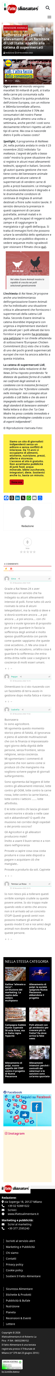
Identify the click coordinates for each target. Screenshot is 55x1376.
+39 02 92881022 (18, 1206)
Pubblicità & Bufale (18, 1300)
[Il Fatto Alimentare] (21, 8)
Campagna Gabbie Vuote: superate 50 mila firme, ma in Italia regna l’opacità (15, 1030)
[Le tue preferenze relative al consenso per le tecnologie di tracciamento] (5, 5)
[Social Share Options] (7, 1178)
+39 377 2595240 (18, 1228)
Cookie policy (14, 1270)
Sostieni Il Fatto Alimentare (23, 1276)
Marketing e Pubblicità (20, 1247)
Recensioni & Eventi (18, 1318)
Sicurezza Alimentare (19, 1289)
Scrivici (12, 1210)
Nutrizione (12, 1306)
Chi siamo (12, 1253)
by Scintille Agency (10, 1371)
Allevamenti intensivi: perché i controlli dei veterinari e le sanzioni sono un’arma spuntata (39, 1069)
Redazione (9, 52)
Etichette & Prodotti (18, 1295)
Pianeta (11, 1312)
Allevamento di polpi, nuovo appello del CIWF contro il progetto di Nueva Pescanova (15, 1069)
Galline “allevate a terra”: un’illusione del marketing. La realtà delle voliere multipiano (15, 992)
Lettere (10, 1324)
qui (43, 247)
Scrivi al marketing (19, 1224)
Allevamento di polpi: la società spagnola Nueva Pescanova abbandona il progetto (38, 991)
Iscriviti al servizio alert (20, 1241)
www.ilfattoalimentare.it (23, 1214)
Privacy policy (14, 1264)
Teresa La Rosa (19, 884)
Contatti (11, 1258)
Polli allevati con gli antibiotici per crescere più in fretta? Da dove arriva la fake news (39, 1031)
